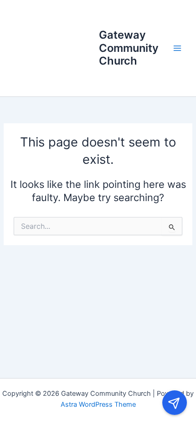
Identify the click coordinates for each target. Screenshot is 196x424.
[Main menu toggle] (177, 48)
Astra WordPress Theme (98, 404)
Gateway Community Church (129, 47)
